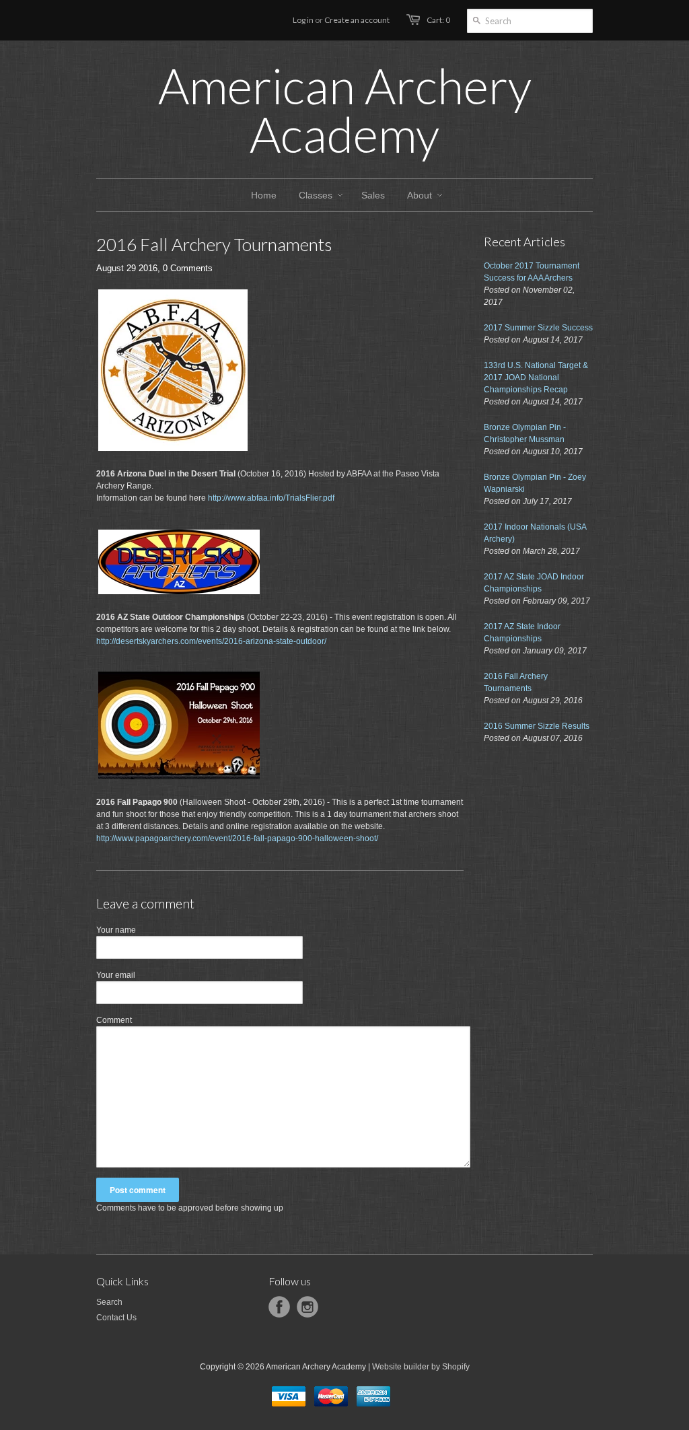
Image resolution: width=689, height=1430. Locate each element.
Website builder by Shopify (421, 1366)
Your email (115, 975)
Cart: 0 (438, 20)
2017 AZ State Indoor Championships (522, 632)
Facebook (279, 1307)
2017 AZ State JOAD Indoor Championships (534, 583)
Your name (116, 930)
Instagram (307, 1307)
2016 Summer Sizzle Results (536, 726)
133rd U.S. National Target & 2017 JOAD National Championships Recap (536, 377)
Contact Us (116, 1317)
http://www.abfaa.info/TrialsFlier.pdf (271, 498)
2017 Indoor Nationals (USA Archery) (535, 533)
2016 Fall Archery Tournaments (516, 682)
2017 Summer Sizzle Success (538, 327)
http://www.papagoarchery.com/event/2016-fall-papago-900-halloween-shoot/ (237, 838)
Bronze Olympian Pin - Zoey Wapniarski (535, 483)
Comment (114, 1020)
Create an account (357, 20)
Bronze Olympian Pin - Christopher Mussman (525, 433)
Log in (303, 20)
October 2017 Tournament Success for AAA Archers (531, 272)
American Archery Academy (345, 109)
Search (109, 1302)
